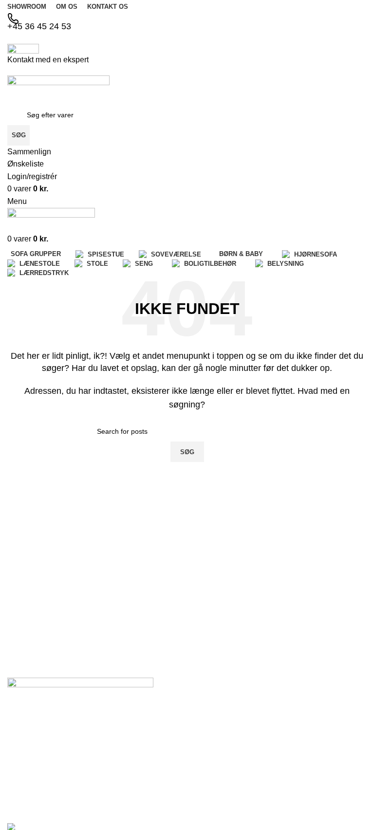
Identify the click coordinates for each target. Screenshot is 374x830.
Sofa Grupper (274, 725)
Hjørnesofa (270, 792)
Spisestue (268, 742)
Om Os (203, 725)
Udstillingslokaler (217, 758)
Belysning (330, 741)
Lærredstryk (333, 757)
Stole (323, 707)
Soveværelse (273, 758)
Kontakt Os (209, 742)
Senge (325, 724)
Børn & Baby (272, 775)
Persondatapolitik (217, 792)
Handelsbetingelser (217, 775)
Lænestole (331, 691)
